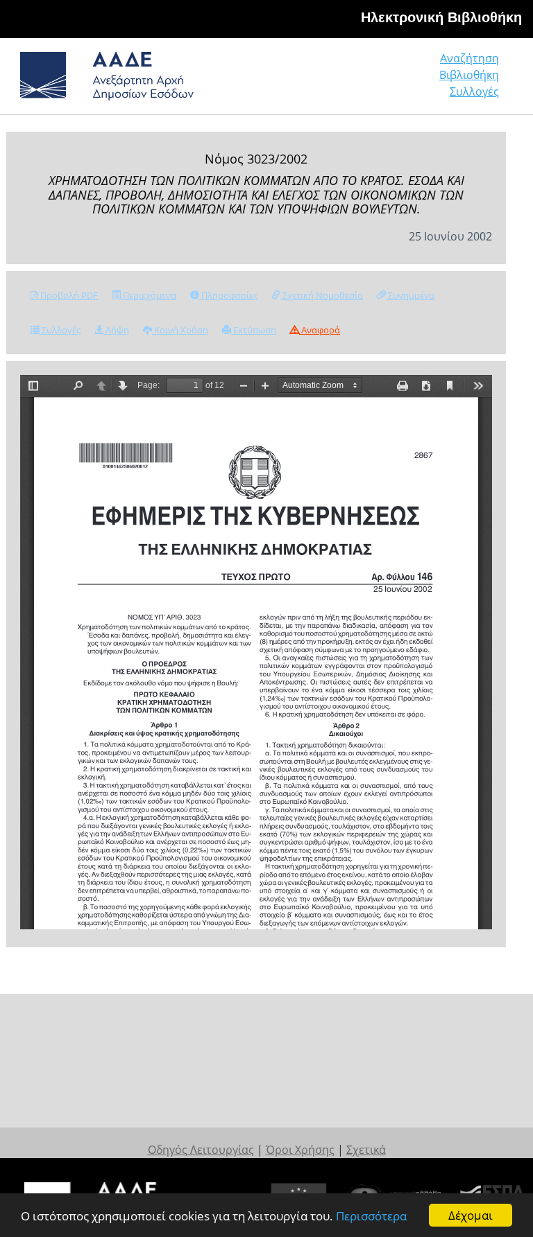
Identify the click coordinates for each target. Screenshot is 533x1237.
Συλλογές (474, 91)
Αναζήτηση (469, 58)
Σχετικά (366, 1149)
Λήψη (116, 330)
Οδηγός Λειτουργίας (201, 1149)
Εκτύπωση (253, 330)
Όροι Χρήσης (300, 1149)
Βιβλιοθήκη (469, 74)
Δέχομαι (470, 1215)
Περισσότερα (371, 1216)
